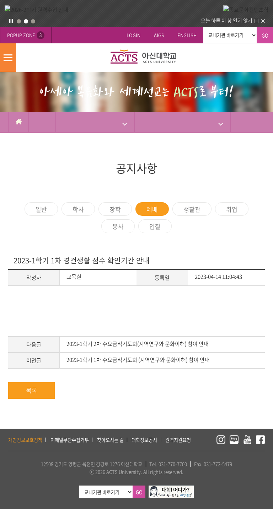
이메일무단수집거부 (69, 440)
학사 (78, 209)
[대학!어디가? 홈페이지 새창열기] (171, 489)
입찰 (155, 226)
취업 (231, 209)
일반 (41, 209)
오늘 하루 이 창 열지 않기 (226, 20)
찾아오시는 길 (110, 440)
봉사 (118, 226)
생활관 (191, 209)
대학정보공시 (144, 440)
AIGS (159, 35)
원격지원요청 (178, 440)
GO (265, 35)
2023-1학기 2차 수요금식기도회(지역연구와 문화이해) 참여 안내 (137, 344)
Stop (11, 20)
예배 (152, 209)
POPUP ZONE (24, 35)
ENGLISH (187, 35)
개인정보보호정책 (25, 440)
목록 (31, 390)
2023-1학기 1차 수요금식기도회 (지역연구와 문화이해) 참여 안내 (138, 360)
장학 (115, 209)
